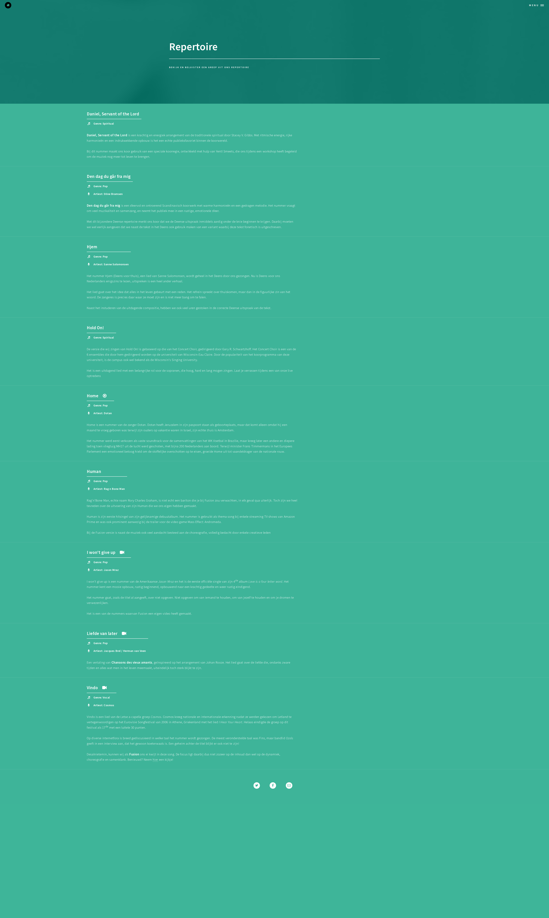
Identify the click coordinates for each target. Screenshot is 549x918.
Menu (534, 5)
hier (155, 760)
